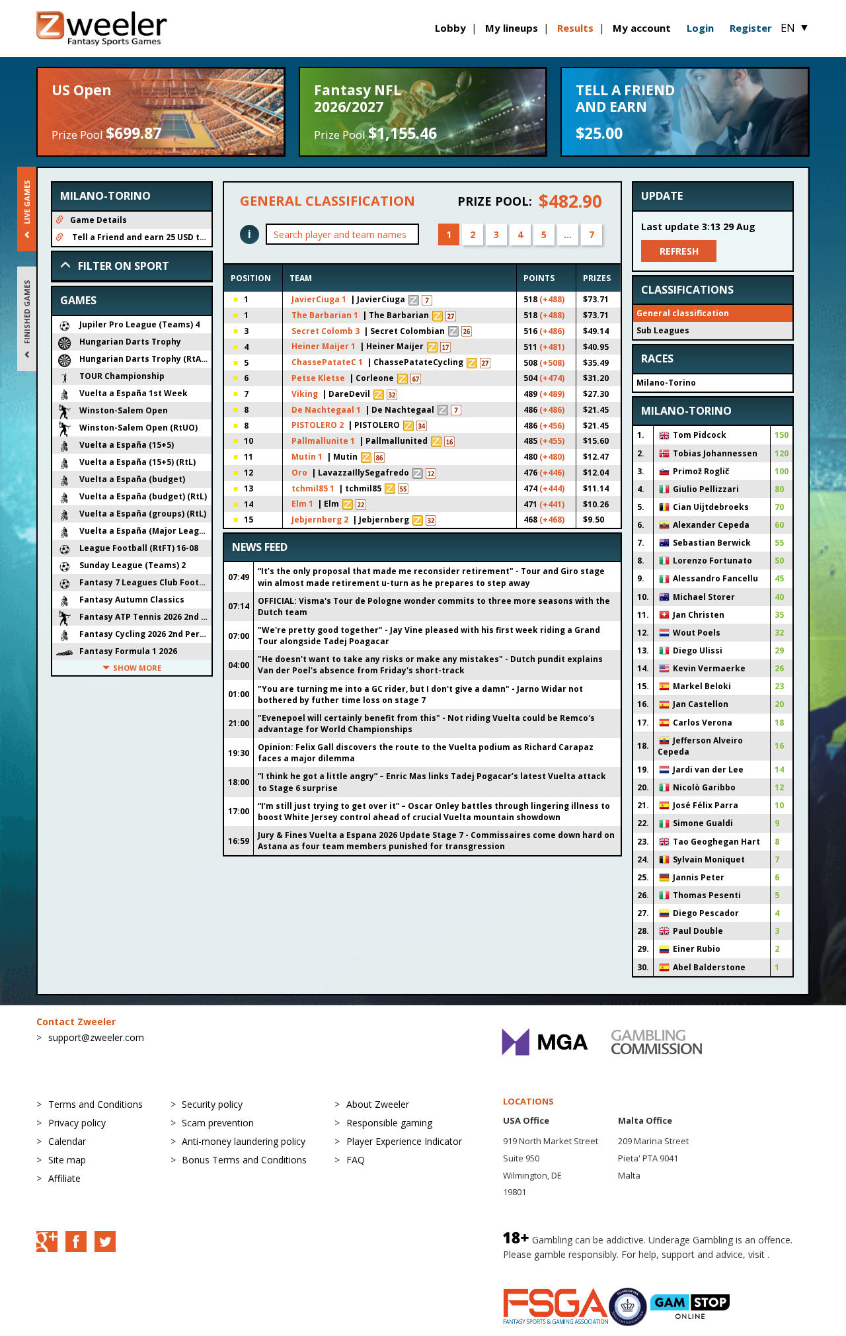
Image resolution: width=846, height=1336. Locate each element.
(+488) (551, 299)
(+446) (551, 472)
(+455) (551, 440)
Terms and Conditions (95, 1104)
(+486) (551, 331)
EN (795, 28)
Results (575, 27)
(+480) (551, 456)
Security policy (212, 1104)
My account (642, 27)
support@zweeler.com (96, 1037)
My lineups (511, 27)
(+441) (551, 504)
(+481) (551, 347)
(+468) (551, 519)
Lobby (450, 27)
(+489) (551, 393)
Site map (67, 1159)
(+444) (551, 488)
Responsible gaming (389, 1122)
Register (751, 27)
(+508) (551, 362)
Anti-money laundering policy (243, 1141)
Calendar (67, 1141)
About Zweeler (377, 1104)
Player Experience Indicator (404, 1141)
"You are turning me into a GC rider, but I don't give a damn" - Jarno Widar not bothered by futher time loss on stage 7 (420, 694)
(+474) (551, 378)
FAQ (355, 1159)
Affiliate (64, 1178)
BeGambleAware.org (547, 1267)
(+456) (551, 425)
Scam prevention (218, 1122)
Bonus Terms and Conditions (244, 1159)
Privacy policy (77, 1122)
